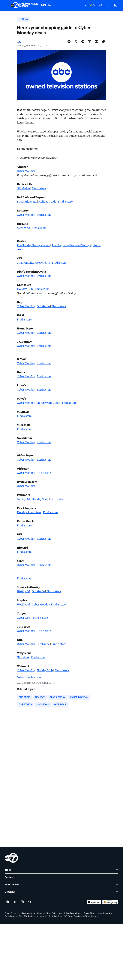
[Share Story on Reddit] (82, 41)
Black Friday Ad (26, 201)
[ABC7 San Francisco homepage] (24, 5)
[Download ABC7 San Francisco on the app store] (94, 902)
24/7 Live (46, 5)
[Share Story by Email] (96, 41)
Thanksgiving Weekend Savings (71, 245)
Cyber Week (24, 617)
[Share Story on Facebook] (69, 41)
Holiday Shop (40, 499)
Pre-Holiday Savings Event (33, 245)
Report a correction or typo (29, 677)
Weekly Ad (23, 228)
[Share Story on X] (75, 41)
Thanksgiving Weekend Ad (33, 262)
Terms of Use (89, 913)
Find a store (39, 188)
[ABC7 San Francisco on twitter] (15, 902)
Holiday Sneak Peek (29, 512)
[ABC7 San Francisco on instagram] (22, 902)
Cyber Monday (26, 171)
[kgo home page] (11, 858)
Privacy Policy (10, 913)
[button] (6, 5)
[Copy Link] (103, 41)
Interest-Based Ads (104, 913)
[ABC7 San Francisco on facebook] (8, 902)
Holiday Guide (47, 201)
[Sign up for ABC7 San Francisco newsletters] (29, 902)
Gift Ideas (23, 657)
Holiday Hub (25, 289)
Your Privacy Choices (26, 913)
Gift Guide (23, 188)
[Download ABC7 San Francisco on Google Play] (110, 902)
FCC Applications (31, 916)
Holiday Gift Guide (48, 402)
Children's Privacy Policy (47, 913)
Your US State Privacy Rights (70, 913)
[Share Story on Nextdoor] (89, 41)
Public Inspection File (13, 916)
